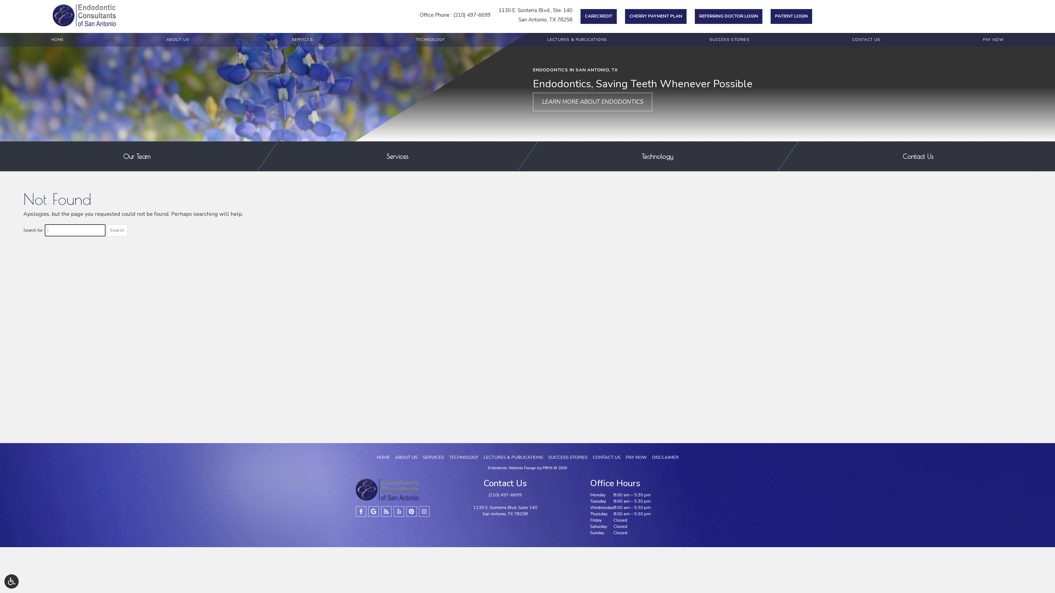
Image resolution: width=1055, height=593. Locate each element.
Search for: (33, 230)
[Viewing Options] (11, 581)
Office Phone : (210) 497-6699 (455, 15)
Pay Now (993, 40)
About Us (177, 40)
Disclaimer (665, 457)
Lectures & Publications (577, 40)
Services (302, 40)
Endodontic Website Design (512, 468)
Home (57, 40)
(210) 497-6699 (505, 495)
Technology (430, 40)
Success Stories (729, 40)
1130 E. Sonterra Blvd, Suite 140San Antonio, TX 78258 (505, 511)
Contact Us (866, 40)
